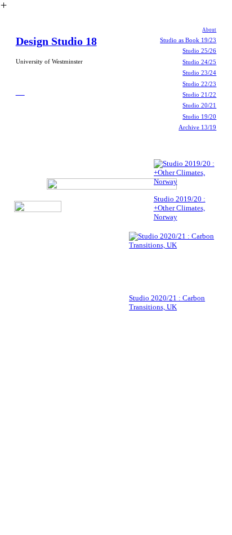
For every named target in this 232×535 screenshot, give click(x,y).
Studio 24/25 (199, 62)
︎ (20, 90)
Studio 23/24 (199, 72)
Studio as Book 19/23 (188, 40)
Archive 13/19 (197, 127)
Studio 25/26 (199, 50)
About (209, 30)
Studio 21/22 (199, 94)
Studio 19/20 (199, 116)
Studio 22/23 (199, 83)
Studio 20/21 (199, 105)
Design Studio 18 (56, 41)
